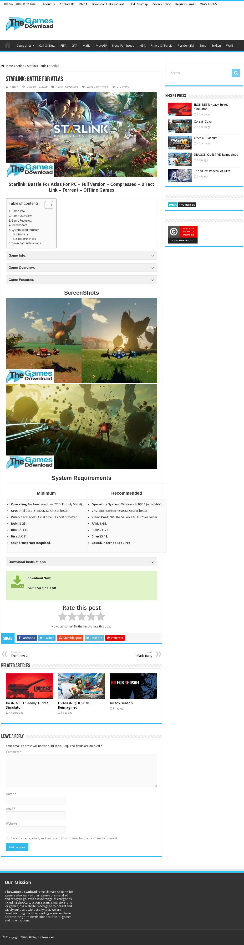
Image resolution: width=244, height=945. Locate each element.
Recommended (27, 238)
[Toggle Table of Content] (46, 205)
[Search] (236, 73)
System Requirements (25, 230)
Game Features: (21, 220)
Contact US (67, 4)
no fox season (121, 703)
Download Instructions (26, 243)
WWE (229, 45)
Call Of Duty (47, 45)
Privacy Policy (161, 4)
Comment (14, 752)
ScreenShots (19, 225)
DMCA (83, 4)
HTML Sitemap (138, 4)
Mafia (87, 45)
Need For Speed (123, 45)
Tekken (216, 45)
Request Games (185, 4)
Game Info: (18, 211)
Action (20, 66)
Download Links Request (108, 4)
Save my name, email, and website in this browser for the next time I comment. (64, 838)
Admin (14, 86)
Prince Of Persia (162, 45)
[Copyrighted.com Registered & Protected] (183, 234)
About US (49, 4)
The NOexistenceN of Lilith (212, 171)
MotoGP (101, 45)
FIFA (63, 45)
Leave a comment (97, 86)
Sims (203, 45)
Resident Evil (186, 45)
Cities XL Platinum (206, 138)
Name (11, 794)
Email (10, 809)
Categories (23, 45)
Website (11, 823)
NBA (143, 45)
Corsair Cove (203, 121)
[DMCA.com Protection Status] (182, 204)
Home (7, 45)
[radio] (62, 617)
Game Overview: (21, 216)
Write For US (208, 4)
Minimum (23, 234)
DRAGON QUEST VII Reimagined (74, 705)
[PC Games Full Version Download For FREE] (30, 23)
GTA (74, 45)
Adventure (71, 86)
